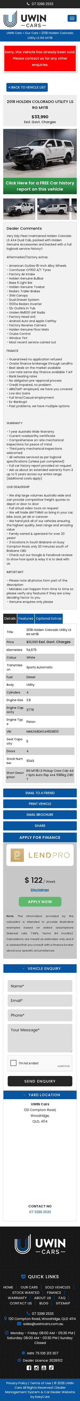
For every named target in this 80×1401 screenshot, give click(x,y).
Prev (8, 209)
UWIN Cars (14, 33)
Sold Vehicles (57, 1287)
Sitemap (63, 1303)
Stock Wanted (25, 1292)
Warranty (17, 1297)
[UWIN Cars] (40, 1244)
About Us (42, 1297)
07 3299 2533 (42, 3)
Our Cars (31, 33)
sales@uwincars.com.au (42, 1323)
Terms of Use (41, 1383)
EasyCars (42, 1396)
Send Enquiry (40, 1081)
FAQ (61, 1297)
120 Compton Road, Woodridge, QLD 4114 (42, 1318)
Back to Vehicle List (28, 87)
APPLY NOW (40, 901)
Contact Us (21, 1303)
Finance (54, 1292)
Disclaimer (40, 890)
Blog (43, 1303)
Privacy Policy (17, 1383)
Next (71, 209)
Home (8, 1287)
